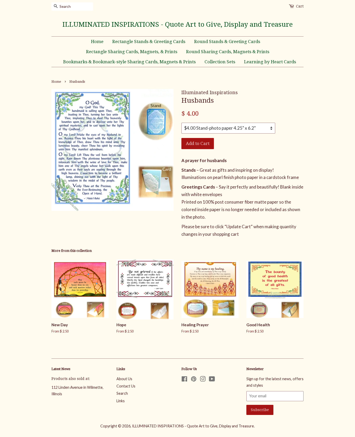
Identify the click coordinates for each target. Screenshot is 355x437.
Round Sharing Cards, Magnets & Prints (227, 51)
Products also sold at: (70, 379)
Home (97, 41)
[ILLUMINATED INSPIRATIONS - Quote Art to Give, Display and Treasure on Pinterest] (193, 380)
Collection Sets (220, 61)
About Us (124, 379)
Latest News (60, 369)
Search (122, 393)
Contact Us (125, 386)
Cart (300, 6)
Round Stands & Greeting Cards (227, 41)
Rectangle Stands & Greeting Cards (148, 41)
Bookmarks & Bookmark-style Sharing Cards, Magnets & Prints (129, 61)
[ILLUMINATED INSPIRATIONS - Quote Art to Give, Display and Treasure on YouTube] (212, 380)
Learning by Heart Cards (270, 61)
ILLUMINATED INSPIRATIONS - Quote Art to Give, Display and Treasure (177, 24)
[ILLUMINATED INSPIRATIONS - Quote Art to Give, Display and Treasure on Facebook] (184, 380)
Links (120, 401)
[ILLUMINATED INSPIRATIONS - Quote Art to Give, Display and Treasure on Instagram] (203, 380)
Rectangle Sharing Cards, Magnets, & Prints (131, 51)
